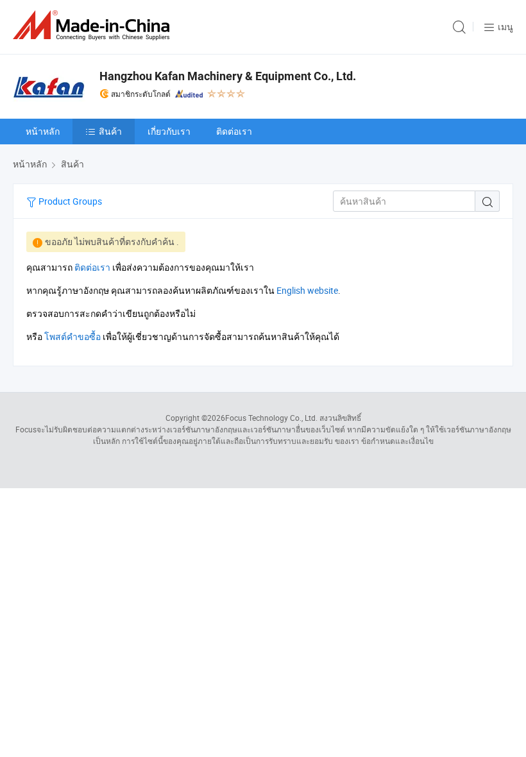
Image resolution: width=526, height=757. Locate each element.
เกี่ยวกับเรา (169, 131)
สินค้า (110, 131)
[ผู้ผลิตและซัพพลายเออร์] (93, 25)
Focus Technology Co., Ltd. (271, 418)
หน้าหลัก (43, 131)
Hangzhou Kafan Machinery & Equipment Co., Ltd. (227, 76)
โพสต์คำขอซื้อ (72, 336)
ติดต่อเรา (234, 131)
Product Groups (69, 201)
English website (307, 290)
